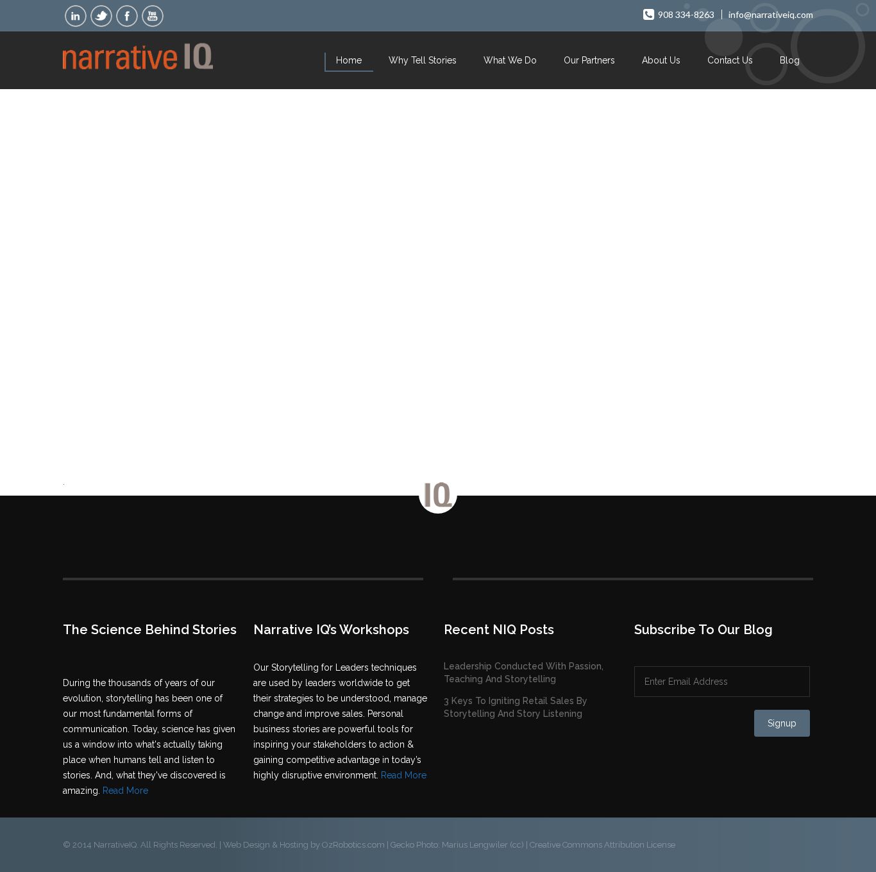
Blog (790, 60)
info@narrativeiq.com (771, 14)
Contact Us (730, 60)
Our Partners (589, 60)
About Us (661, 60)
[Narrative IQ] (138, 54)
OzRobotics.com (353, 845)
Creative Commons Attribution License (602, 845)
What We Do (510, 60)
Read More (125, 790)
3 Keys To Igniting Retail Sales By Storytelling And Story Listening (515, 707)
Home (349, 60)
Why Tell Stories (423, 60)
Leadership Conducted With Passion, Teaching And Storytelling (523, 672)
